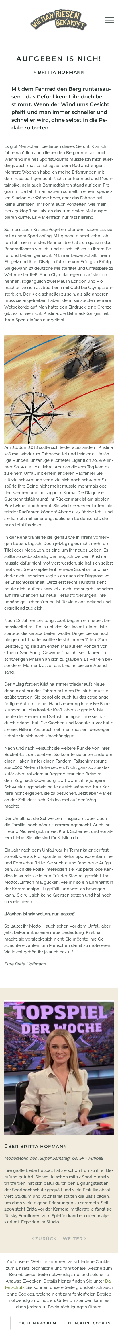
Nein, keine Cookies (89, 1323)
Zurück (46, 1238)
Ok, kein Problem (37, 1323)
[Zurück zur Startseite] (59, 20)
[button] (109, 20)
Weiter (73, 1238)
